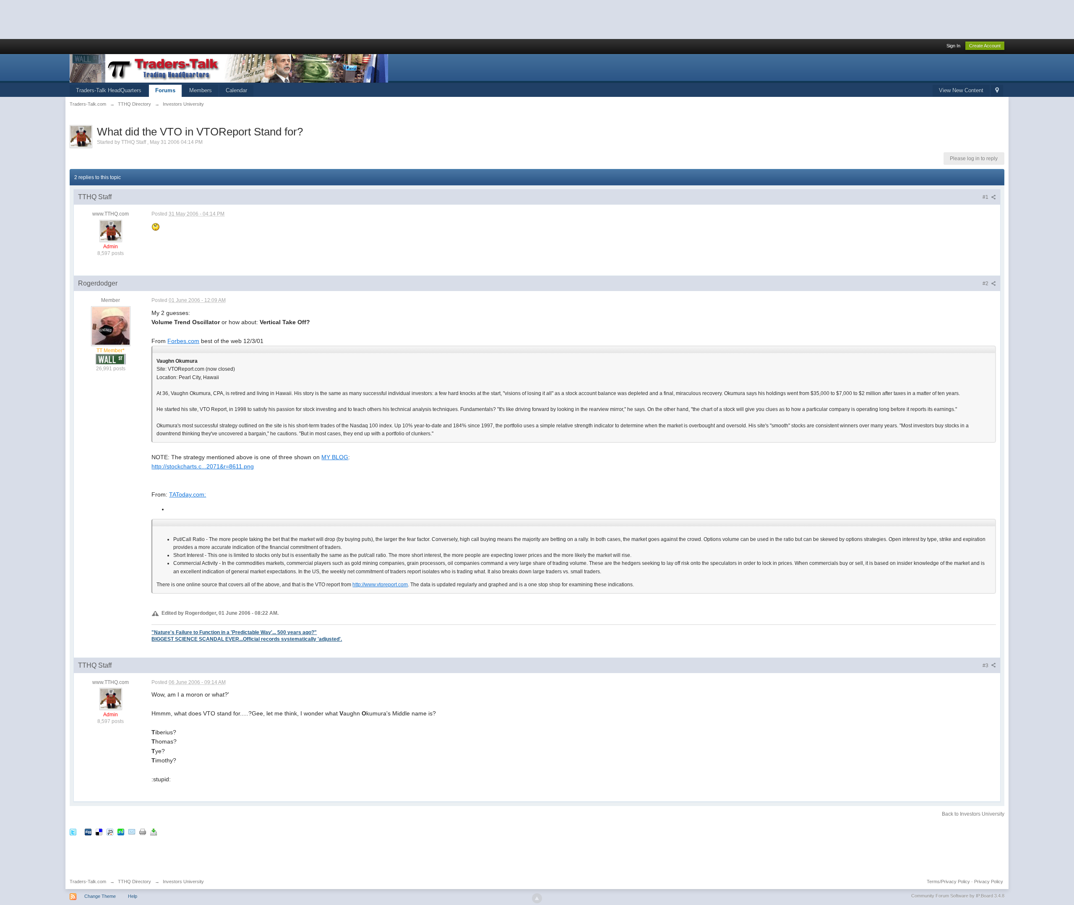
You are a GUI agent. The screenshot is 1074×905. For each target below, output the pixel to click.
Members (200, 90)
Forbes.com (183, 341)
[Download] (153, 832)
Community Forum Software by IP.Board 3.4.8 (957, 895)
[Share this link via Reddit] (110, 832)
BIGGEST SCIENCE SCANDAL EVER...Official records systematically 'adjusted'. (246, 639)
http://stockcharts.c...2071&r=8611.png (202, 466)
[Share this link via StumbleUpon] (120, 832)
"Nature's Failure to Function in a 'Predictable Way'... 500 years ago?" (234, 632)
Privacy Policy (988, 881)
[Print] (142, 832)
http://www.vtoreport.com (380, 585)
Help (132, 896)
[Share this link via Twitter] (73, 832)
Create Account (985, 45)
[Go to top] (537, 898)
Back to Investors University (973, 814)
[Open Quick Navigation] (997, 91)
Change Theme (100, 896)
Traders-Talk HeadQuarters (108, 90)
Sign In (953, 45)
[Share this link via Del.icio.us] (99, 832)
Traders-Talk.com (88, 881)
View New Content (961, 90)
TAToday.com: (187, 494)
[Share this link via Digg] (88, 832)
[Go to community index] (229, 68)
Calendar (236, 90)
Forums (165, 90)
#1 (986, 197)
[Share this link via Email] (131, 832)
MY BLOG (334, 457)
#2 (986, 283)
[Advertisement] (152, 19)
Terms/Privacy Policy (948, 881)
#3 (986, 665)
